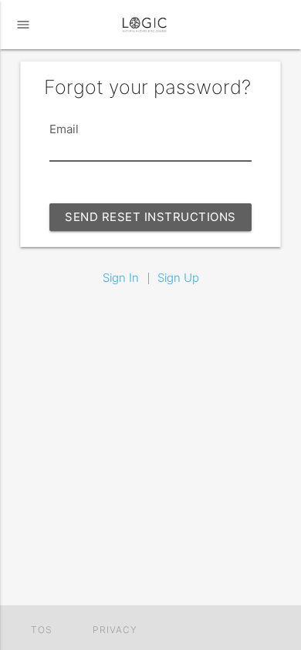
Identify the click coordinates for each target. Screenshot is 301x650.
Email (64, 129)
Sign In (121, 277)
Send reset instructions (150, 216)
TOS (41, 630)
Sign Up (178, 277)
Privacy (115, 630)
